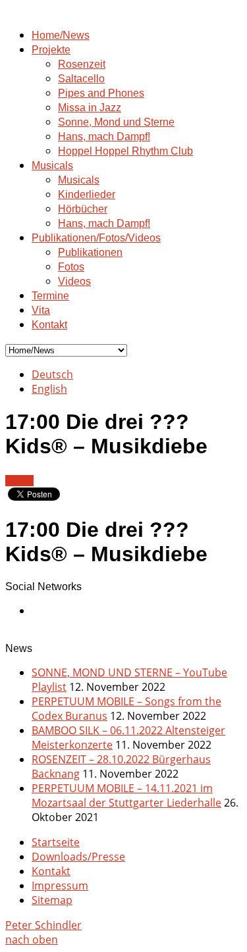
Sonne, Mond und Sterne (116, 122)
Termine (50, 295)
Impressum (60, 885)
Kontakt (49, 324)
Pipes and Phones (101, 93)
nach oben (31, 939)
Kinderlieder (86, 194)
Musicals (52, 165)
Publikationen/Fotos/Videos (96, 237)
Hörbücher (82, 208)
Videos (74, 281)
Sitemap (52, 900)
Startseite (56, 842)
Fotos (71, 266)
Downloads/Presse (78, 856)
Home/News (61, 35)
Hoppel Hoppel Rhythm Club (125, 151)
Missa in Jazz (89, 107)
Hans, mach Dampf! (104, 136)
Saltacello (81, 78)
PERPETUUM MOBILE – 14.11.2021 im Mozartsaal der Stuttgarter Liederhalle (126, 795)
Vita (41, 310)
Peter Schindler (43, 925)
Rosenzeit (81, 64)
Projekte (51, 49)
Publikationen (90, 252)
